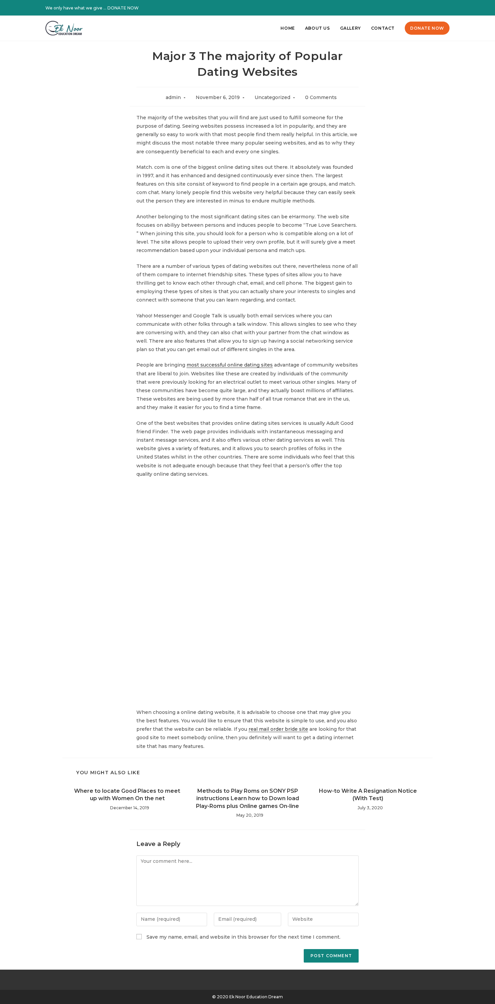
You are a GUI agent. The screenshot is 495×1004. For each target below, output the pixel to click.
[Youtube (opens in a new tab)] (446, 8)
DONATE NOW (123, 7)
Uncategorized (272, 97)
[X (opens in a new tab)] (421, 8)
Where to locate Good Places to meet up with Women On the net (127, 795)
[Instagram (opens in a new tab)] (438, 8)
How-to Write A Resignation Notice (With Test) (368, 795)
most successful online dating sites (230, 365)
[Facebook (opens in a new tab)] (430, 8)
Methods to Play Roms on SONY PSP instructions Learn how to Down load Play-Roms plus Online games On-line (247, 798)
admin (173, 97)
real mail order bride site (278, 729)
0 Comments (321, 97)
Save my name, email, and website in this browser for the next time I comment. (243, 937)
